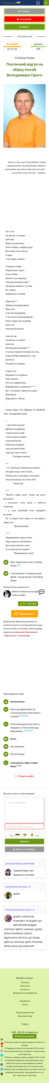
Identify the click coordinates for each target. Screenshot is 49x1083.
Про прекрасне (17, 746)
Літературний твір (25, 1012)
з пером (23, 247)
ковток (13, 394)
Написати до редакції (25, 1036)
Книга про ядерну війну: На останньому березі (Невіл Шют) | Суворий (25, 712)
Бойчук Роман (17, 701)
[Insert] (17, 835)
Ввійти (25, 27)
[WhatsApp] (2, 1060)
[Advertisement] (24, 667)
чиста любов (24, 321)
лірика (17, 382)
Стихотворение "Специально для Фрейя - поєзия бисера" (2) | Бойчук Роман (26, 577)
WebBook (25, 989)
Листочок (25, 986)
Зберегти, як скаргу (25, 849)
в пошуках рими (21, 305)
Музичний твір (25, 1016)
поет (12, 239)
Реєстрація (25, 19)
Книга (13, 739)
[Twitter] (2, 1069)
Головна (25, 11)
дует (10, 255)
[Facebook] (2, 1064)
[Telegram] (2, 1055)
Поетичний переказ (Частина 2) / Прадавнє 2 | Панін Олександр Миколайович (25, 727)
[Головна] (2, 1039)
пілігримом (20, 313)
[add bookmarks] (2, 1044)
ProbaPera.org (9, 3)
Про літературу (17, 754)
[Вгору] (2, 1074)
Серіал (25, 1024)
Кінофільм (25, 1001)
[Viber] (2, 1050)
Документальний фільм (25, 993)
